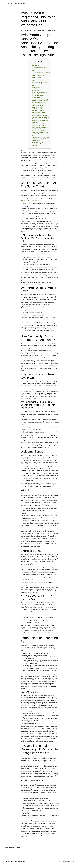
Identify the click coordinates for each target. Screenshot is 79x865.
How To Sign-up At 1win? (38, 108)
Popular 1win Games (37, 107)
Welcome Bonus (36, 87)
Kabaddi (34, 89)
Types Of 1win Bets (36, 97)
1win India (19, 847)
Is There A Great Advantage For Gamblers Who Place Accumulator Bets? (40, 69)
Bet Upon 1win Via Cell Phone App (40, 103)
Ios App (33, 135)
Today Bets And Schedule (38, 110)
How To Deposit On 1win (38, 105)
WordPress (71, 861)
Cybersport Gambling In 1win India (40, 137)
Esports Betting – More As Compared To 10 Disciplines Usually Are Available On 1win (40, 132)
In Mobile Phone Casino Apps (39, 102)
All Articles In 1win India (37, 142)
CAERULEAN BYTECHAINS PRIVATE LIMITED (16, 3)
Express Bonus (35, 90)
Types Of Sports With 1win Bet (39, 115)
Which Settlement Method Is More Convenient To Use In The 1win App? (40, 84)
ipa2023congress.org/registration (29, 200)
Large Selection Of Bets (37, 95)
